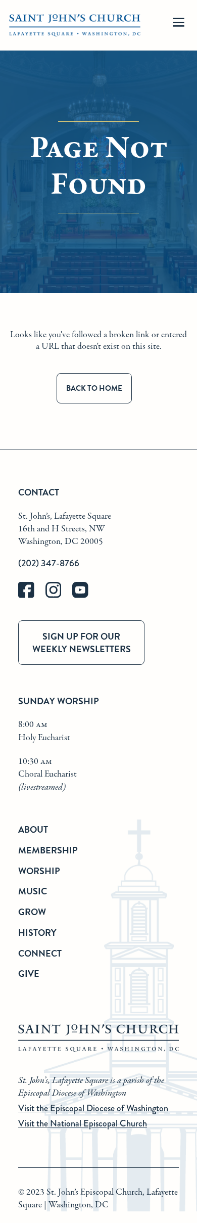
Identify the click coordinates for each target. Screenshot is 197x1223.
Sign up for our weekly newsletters (81, 642)
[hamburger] (178, 25)
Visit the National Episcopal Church (82, 1123)
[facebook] (31, 596)
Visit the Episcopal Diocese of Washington (93, 1108)
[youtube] (84, 596)
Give (28, 973)
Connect (40, 953)
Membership (48, 850)
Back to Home (94, 388)
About (33, 829)
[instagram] (59, 596)
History (37, 932)
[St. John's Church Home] (74, 25)
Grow (32, 912)
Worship (39, 871)
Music (32, 891)
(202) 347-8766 (48, 563)
